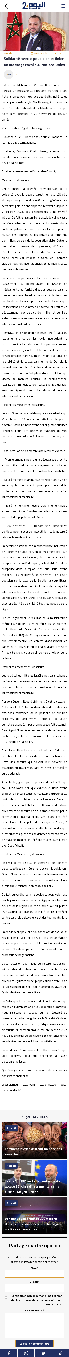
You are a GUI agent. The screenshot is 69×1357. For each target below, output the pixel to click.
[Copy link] (60, 1353)
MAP (18, 74)
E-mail (34, 1282)
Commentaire (34, 1310)
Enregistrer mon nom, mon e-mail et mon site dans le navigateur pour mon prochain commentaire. (36, 1300)
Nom (34, 1268)
